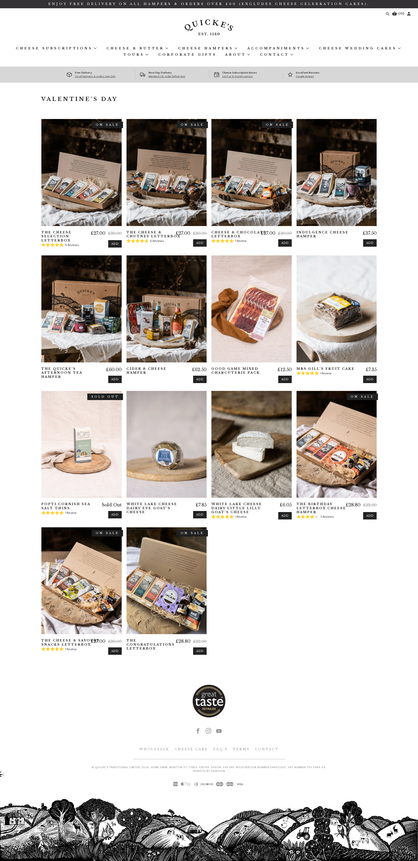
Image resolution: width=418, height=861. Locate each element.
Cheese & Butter (135, 48)
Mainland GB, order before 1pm (166, 76)
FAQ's (220, 749)
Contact (274, 55)
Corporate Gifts (187, 55)
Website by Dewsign (209, 770)
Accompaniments (276, 48)
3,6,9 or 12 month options (237, 76)
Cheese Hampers (205, 48)
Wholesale (154, 749)
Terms (241, 749)
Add (115, 243)
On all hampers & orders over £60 (95, 76)
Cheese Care (191, 749)
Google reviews (305, 76)
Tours (133, 55)
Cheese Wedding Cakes (358, 48)
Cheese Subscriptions (54, 48)
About (235, 55)
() (401, 13)
